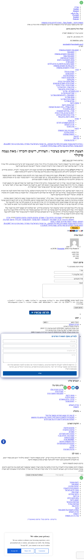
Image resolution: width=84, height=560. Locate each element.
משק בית (6, 219)
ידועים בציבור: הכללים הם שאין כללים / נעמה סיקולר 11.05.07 (61, 146)
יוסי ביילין (18, 219)
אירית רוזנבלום (69, 124)
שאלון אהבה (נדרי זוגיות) (66, 81)
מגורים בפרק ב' (69, 101)
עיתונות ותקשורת (20, 217)
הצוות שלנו (75, 492)
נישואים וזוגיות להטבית (71, 488)
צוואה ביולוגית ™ (68, 109)
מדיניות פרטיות (69, 140)
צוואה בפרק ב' (69, 97)
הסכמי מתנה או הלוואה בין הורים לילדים (61, 64)
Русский (76, 15)
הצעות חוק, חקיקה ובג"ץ (53, 217)
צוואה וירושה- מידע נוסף (66, 117)
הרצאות (76, 407)
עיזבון (77, 508)
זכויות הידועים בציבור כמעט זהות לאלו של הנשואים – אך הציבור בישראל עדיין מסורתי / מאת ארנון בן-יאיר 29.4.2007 (43, 144)
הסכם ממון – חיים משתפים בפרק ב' (62, 95)
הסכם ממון (70, 52)
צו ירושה (76, 496)
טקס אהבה (70, 79)
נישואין (74, 221)
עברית (76, 7)
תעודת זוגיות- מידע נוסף (66, 89)
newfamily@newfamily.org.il (73, 44)
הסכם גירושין (74, 500)
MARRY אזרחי (69, 439)
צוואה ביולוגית (69, 397)
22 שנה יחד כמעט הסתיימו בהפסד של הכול (60, 415)
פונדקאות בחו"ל (73, 504)
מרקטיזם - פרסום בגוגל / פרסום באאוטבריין (42, 519)
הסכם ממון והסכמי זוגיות (55, 393)
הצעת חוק (53, 219)
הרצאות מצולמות (68, 134)
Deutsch (76, 11)
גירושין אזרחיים (74, 494)
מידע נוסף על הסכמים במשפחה (63, 66)
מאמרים (41, 217)
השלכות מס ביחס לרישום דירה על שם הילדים (59, 419)
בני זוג (59, 219)
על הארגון (71, 120)
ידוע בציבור (45, 219)
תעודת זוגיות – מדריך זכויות (65, 85)
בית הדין (65, 219)
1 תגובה (53, 221)
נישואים (80, 221)
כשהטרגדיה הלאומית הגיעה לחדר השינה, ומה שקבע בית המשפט (52, 417)
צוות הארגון (70, 126)
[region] (28, 544)
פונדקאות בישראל (73, 502)
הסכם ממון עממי (68, 56)
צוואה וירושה (74, 103)
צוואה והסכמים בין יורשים (65, 60)
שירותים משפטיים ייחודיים (65, 122)
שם (82, 270)
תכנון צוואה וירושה (68, 105)
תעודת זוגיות (59, 391)
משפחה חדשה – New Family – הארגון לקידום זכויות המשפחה (62, 23)
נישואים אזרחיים (68, 75)
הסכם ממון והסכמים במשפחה (69, 50)
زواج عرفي (75, 13)
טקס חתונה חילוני (73, 498)
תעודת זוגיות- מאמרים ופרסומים (63, 83)
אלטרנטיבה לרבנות (68, 77)
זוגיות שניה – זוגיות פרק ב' (65, 87)
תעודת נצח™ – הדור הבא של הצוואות (61, 107)
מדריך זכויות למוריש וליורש (65, 115)
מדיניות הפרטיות (68, 449)
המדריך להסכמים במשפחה (65, 68)
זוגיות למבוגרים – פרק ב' (71, 91)
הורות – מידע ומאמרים (66, 399)
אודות (77, 119)
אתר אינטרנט (78, 279)
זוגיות (77, 69)
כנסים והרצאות (69, 437)
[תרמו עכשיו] (40, 314)
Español (76, 17)
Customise (42, 551)
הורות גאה (75, 506)
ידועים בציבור (69, 73)
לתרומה (76, 136)
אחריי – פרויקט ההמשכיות (65, 111)
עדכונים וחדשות (32, 217)
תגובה (81, 283)
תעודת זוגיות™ (69, 71)
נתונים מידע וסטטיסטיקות (65, 443)
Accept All (14, 551)
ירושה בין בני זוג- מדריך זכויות (64, 113)
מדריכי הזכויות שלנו (56, 389)
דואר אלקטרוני (78, 274)
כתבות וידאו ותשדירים (66, 433)
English (76, 9)
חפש (77, 318)
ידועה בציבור (36, 219)
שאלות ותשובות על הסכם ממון (68, 510)
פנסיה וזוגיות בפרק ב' (67, 99)
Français (76, 19)
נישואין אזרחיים (66, 221)
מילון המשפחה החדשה (66, 441)
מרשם (12, 219)
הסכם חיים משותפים (67, 58)
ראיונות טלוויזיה (69, 132)
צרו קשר (76, 138)
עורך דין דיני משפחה (72, 516)
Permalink (60, 248)
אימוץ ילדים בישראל (72, 490)
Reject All (28, 551)
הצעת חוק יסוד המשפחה (66, 130)
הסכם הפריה (70, 62)
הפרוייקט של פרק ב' (67, 93)
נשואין (58, 221)
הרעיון (77, 128)
